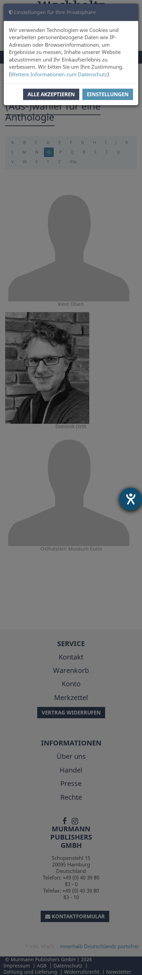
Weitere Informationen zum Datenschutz (59, 74)
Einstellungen (108, 94)
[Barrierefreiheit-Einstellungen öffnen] (130, 499)
